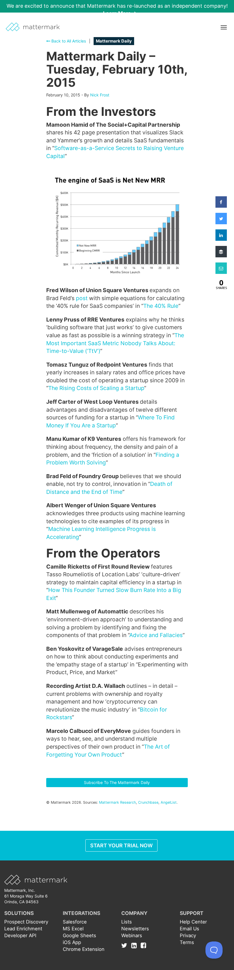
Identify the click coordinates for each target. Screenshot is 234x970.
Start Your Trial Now (121, 845)
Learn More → (120, 13)
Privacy (188, 935)
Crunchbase (148, 802)
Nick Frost (99, 94)
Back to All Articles (68, 41)
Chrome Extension (83, 949)
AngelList (169, 802)
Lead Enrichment (23, 928)
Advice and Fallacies (156, 635)
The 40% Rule (160, 305)
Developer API (20, 935)
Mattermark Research (117, 802)
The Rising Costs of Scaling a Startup (96, 388)
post (82, 298)
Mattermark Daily (114, 41)
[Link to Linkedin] (135, 945)
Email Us (189, 928)
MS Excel (73, 928)
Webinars (131, 935)
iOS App (72, 942)
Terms (187, 942)
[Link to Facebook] (143, 945)
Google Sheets (79, 935)
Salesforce (75, 922)
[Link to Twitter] (125, 945)
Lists (126, 922)
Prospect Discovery (26, 922)
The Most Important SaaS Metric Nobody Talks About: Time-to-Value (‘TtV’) (115, 343)
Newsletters (135, 928)
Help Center (193, 922)
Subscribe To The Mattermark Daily (117, 782)
